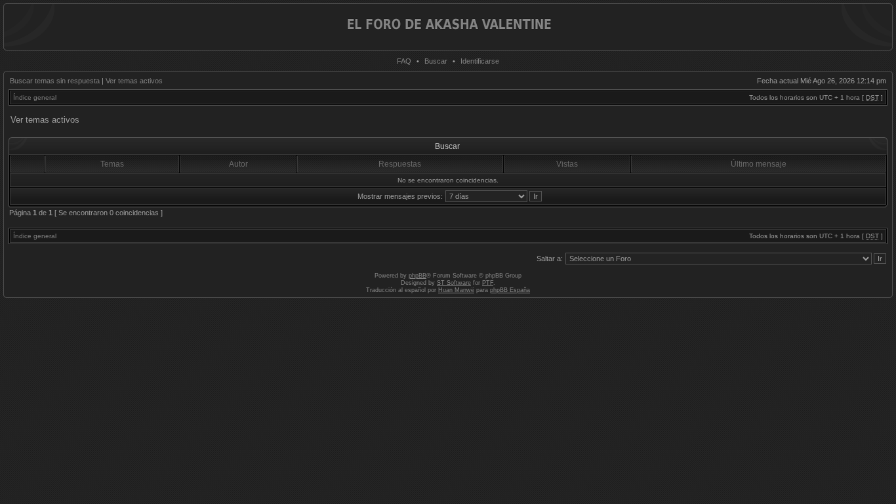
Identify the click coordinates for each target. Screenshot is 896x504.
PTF (487, 283)
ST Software (454, 283)
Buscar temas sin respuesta (55, 81)
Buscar (435, 61)
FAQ (404, 61)
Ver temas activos (134, 81)
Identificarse (479, 61)
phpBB (417, 275)
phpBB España (510, 290)
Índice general (34, 97)
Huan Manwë (456, 290)
